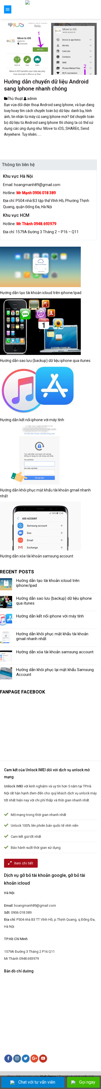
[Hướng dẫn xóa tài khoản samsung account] (40, 525)
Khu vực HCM (16, 215)
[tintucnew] (50, 9)
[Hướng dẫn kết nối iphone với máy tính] (38, 389)
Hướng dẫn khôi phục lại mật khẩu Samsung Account (55, 672)
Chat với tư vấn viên (36, 1082)
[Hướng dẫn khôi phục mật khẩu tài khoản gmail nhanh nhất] (40, 454)
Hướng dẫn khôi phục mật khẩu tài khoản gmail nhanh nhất (52, 636)
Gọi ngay (87, 1082)
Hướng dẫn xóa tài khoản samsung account (36, 556)
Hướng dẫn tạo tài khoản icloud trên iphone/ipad (40, 293)
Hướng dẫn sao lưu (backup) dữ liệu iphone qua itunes (45, 360)
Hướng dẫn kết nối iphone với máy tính (32, 420)
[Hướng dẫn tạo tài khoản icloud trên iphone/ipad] (40, 266)
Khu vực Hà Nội (18, 176)
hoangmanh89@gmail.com (37, 185)
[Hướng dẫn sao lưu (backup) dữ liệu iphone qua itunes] (40, 326)
